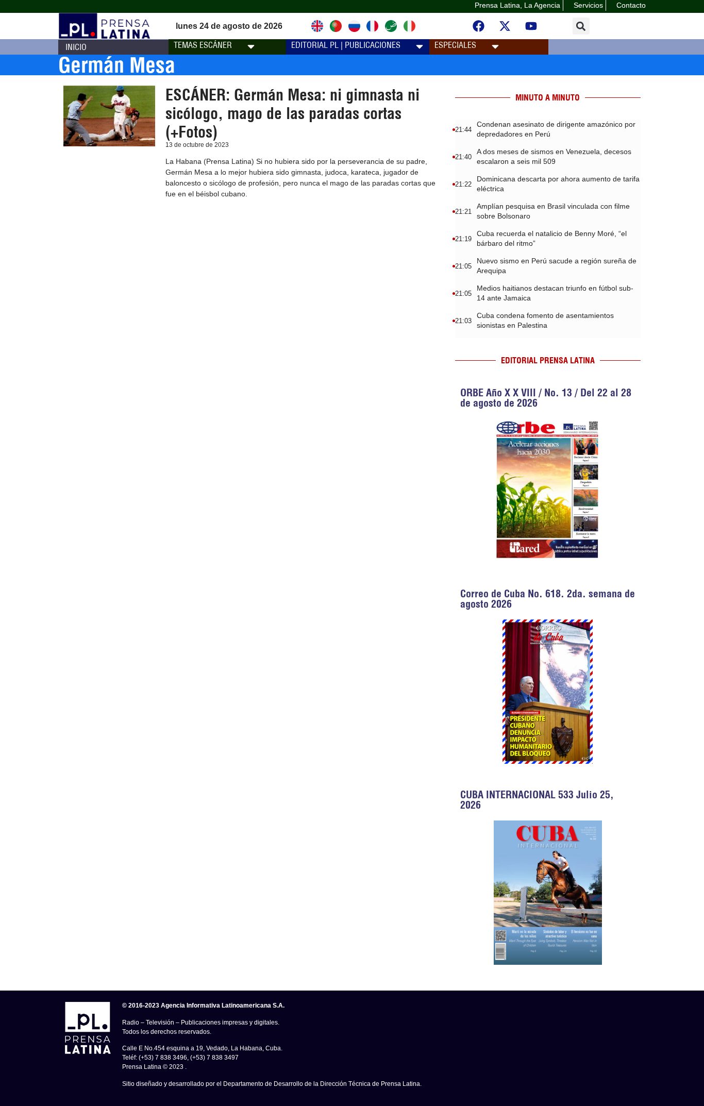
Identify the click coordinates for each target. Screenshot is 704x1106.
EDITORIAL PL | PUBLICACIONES (345, 45)
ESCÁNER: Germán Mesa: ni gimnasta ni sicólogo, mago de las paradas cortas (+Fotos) (292, 113)
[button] (581, 26)
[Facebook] (479, 26)
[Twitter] (505, 26)
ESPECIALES (455, 45)
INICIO (76, 47)
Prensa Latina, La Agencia (517, 5)
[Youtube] (531, 26)
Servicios (588, 5)
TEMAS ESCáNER (203, 45)
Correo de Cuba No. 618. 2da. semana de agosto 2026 (547, 598)
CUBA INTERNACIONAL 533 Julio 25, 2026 (537, 799)
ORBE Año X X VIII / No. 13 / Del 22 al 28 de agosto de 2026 (545, 397)
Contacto (631, 5)
